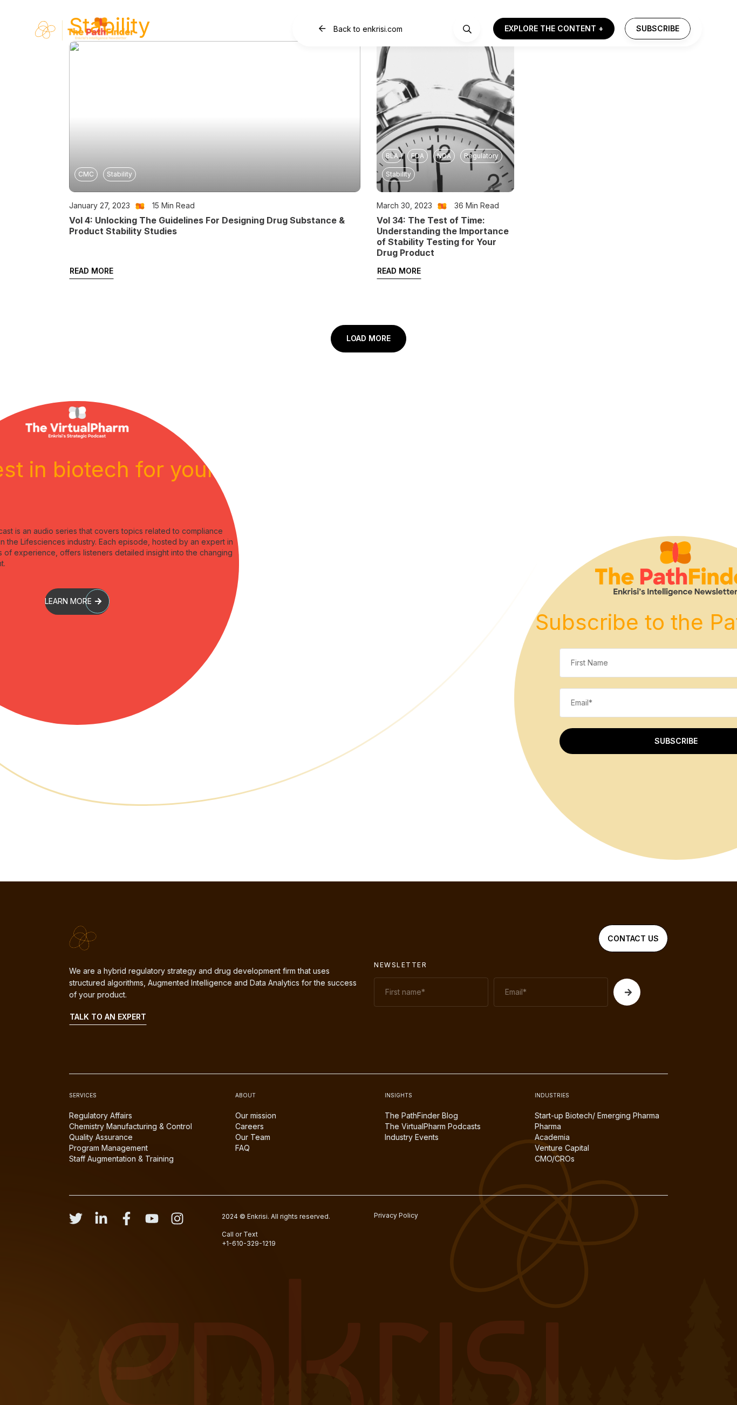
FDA (417, 156)
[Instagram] (177, 1218)
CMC (86, 174)
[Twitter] (76, 1218)
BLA (392, 156)
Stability (119, 174)
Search (467, 29)
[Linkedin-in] (101, 1218)
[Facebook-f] (126, 1218)
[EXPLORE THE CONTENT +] (554, 28)
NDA (444, 156)
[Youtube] (152, 1218)
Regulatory (481, 156)
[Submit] (626, 992)
